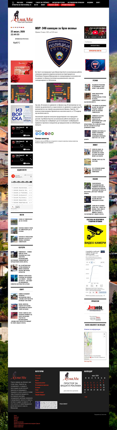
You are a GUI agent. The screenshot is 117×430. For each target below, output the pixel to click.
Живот (43, 5)
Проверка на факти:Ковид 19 (21, 5)
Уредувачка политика (18, 422)
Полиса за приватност (19, 425)
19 (91, 387)
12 (91, 385)
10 (84, 385)
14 (97, 385)
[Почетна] (13, 2)
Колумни (90, 2)
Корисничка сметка (95, 51)
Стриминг (29, 2)
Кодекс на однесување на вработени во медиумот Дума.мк (27, 423)
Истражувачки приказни (76, 2)
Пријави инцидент (68, 5)
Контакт (16, 420)
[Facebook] (36, 133)
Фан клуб (20, 2)
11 (87, 385)
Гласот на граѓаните (42, 2)
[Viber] (49, 133)
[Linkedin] (43, 133)
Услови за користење (18, 426)
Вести (36, 5)
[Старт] (86, 37)
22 (100, 387)
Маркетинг (16, 417)
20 (94, 387)
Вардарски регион (58, 2)
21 (97, 387)
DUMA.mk (16, 210)
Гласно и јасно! (53, 5)
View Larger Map (88, 361)
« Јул (85, 397)
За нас (15, 415)
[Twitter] (40, 133)
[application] (95, 32)
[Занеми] (101, 37)
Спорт (98, 2)
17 (84, 387)
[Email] (52, 133)
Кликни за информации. (92, 329)
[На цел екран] (104, 37)
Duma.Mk (12, 210)
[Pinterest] (46, 133)
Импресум (16, 418)
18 (88, 387)
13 (94, 385)
